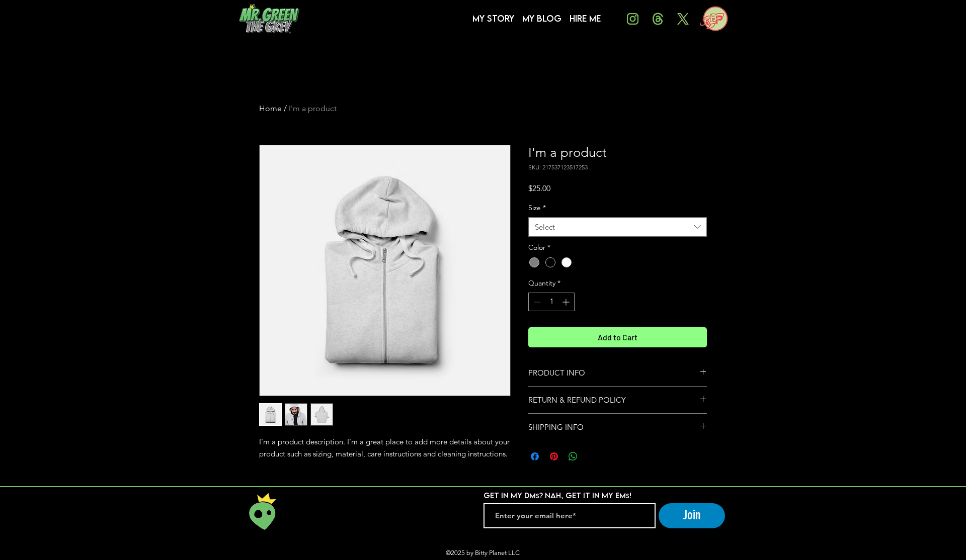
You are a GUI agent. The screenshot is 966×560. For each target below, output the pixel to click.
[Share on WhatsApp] (573, 456)
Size (537, 207)
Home (270, 108)
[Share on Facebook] (535, 456)
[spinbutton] (551, 302)
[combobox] (617, 227)
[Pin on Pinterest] (554, 456)
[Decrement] (536, 302)
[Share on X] (592, 456)
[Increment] (566, 302)
